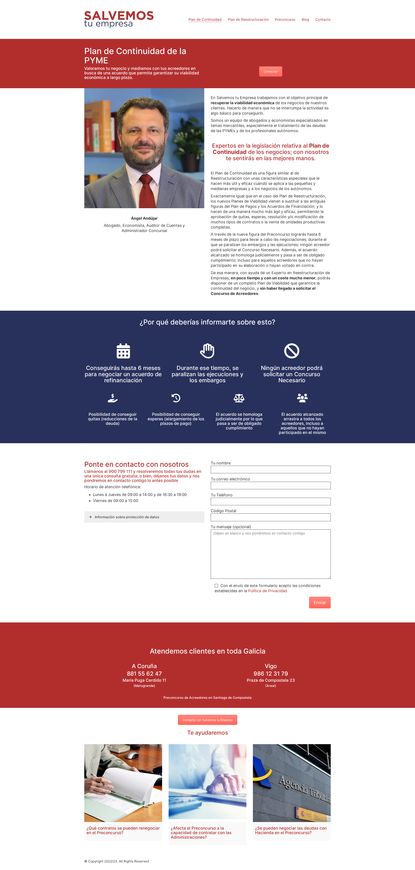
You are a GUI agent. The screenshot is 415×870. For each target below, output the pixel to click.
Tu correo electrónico (230, 479)
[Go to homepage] (118, 19)
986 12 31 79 (271, 674)
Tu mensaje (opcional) (231, 527)
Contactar (271, 71)
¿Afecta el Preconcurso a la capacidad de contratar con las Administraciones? (201, 833)
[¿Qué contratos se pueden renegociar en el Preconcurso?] (123, 783)
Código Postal (223, 511)
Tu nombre (221, 463)
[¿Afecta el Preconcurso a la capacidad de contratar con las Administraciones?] (207, 783)
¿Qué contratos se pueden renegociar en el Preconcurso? (123, 830)
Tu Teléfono (222, 495)
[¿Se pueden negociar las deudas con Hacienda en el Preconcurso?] (292, 783)
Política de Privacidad (267, 591)
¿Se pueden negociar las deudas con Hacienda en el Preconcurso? (291, 830)
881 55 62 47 (144, 674)
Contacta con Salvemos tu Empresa (207, 720)
